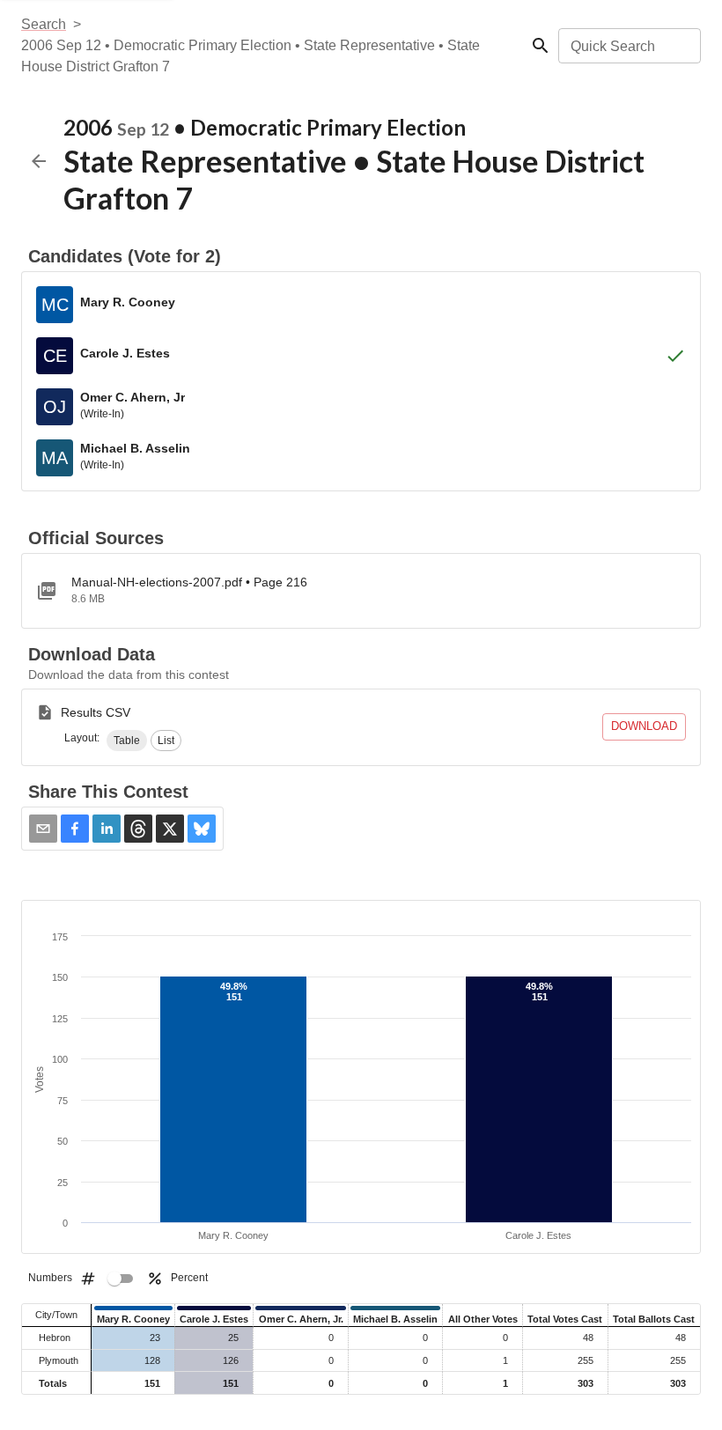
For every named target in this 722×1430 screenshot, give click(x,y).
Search (43, 24)
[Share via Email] (43, 829)
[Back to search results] (38, 161)
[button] (127, 740)
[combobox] (628, 45)
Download (644, 726)
